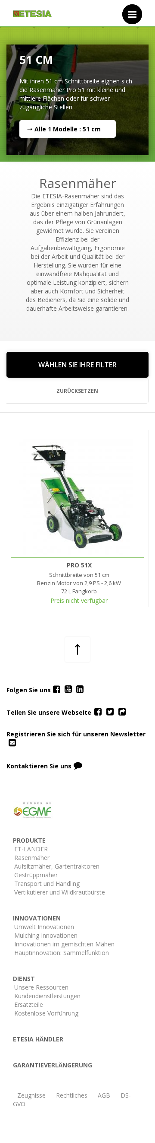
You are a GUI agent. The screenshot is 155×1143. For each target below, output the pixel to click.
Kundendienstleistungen (47, 996)
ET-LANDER (31, 849)
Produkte (29, 840)
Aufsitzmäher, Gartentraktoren (56, 866)
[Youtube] (68, 689)
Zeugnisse (31, 1095)
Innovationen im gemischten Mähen (64, 944)
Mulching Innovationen (46, 935)
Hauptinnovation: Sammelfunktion (61, 953)
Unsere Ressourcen (41, 987)
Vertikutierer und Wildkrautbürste (59, 892)
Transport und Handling (47, 883)
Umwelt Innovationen (44, 927)
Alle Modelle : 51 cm (67, 129)
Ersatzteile (28, 1004)
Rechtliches (71, 1095)
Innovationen (37, 918)
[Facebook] (56, 689)
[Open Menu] (132, 14)
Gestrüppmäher (36, 875)
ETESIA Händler (38, 1039)
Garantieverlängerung (52, 1065)
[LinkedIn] (80, 689)
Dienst (24, 978)
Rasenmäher (32, 857)
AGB (104, 1095)
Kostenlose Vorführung (46, 1013)
